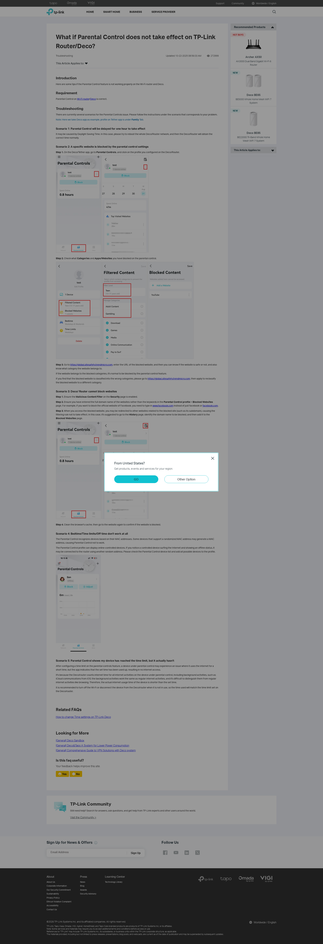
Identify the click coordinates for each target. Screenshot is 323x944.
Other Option (186, 479)
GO (136, 479)
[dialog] (161, 472)
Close (212, 458)
